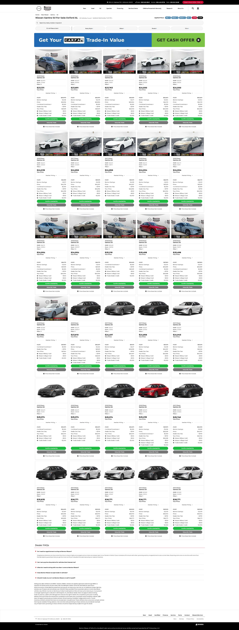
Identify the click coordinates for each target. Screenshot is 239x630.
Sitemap (181, 619)
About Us (180, 8)
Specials (109, 8)
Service (173, 615)
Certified (157, 615)
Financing (120, 8)
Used (92, 8)
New (84, 8)
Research (169, 8)
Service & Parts (133, 8)
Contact (187, 615)
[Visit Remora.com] (200, 625)
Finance (165, 615)
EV (100, 8)
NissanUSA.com (197, 615)
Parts (180, 615)
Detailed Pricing (50, 93)
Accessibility (200, 619)
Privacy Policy (190, 619)
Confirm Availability (51, 119)
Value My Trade (51, 122)
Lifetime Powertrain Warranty (152, 8)
